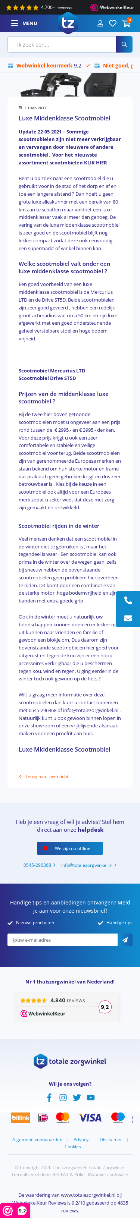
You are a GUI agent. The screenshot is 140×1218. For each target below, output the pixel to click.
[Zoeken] (124, 44)
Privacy (81, 1139)
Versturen (125, 940)
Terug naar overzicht (46, 776)
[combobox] (61, 44)
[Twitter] (77, 1097)
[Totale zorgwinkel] (68, 22)
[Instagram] (63, 1097)
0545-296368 (37, 865)
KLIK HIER (95, 162)
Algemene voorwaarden (37, 1139)
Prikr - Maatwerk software (101, 1174)
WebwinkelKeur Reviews (39, 1202)
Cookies (73, 1146)
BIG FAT (60, 1174)
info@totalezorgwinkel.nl (86, 865)
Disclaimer (111, 1139)
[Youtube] (91, 1097)
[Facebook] (49, 1097)
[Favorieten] (112, 23)
